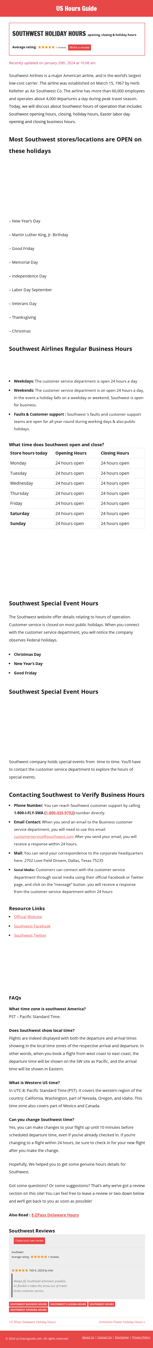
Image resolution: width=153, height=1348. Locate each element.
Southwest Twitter (30, 935)
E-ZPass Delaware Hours (55, 1215)
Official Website (28, 916)
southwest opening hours (28, 1309)
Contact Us (104, 1337)
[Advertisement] (77, 185)
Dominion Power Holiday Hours (121, 1322)
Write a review (79, 47)
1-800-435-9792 (59, 812)
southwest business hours (28, 1304)
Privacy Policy (141, 1337)
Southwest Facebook (32, 926)
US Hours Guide (76, 8)
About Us (88, 1337)
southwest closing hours (68, 1304)
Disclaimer (122, 1337)
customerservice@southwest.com (44, 836)
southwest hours (102, 1304)
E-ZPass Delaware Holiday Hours (33, 1322)
